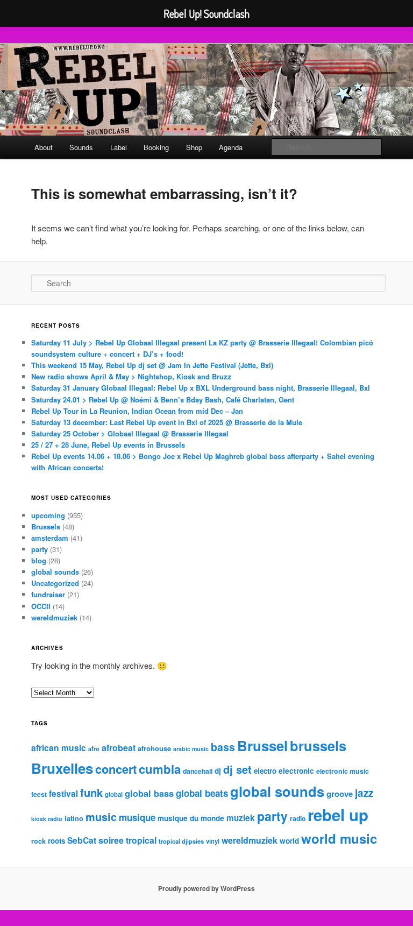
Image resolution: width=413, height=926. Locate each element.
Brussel (262, 745)
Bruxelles (62, 768)
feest (39, 794)
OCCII (41, 606)
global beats (202, 793)
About (43, 147)
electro (265, 771)
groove (339, 794)
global (114, 794)
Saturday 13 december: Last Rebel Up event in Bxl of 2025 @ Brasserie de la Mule (166, 422)
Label (118, 147)
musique (137, 817)
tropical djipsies (181, 841)
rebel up (338, 814)
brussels (318, 745)
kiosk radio (46, 819)
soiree (111, 840)
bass (223, 746)
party (39, 549)
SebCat (81, 840)
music (101, 816)
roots (56, 841)
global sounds (55, 572)
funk (91, 792)
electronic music (342, 771)
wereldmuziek (54, 617)
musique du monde (191, 818)
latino (74, 818)
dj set (237, 769)
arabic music (191, 749)
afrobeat (119, 747)
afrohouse (154, 748)
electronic (296, 771)
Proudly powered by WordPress (206, 888)
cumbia (160, 768)
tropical (141, 840)
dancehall (197, 771)
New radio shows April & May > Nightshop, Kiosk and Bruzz (131, 376)
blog (38, 560)
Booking (156, 147)
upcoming (48, 515)
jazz (364, 793)
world (289, 841)
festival (63, 794)
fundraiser (48, 594)
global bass (149, 793)
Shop (194, 147)
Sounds (81, 147)
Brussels (45, 526)
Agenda (231, 147)
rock (38, 841)
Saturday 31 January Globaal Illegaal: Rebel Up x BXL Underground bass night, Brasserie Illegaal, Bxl (200, 388)
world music (339, 838)
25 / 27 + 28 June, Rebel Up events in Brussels (108, 445)
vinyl (212, 841)
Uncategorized (55, 583)
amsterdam (49, 538)
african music (58, 747)
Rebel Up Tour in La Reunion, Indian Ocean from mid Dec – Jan (137, 411)
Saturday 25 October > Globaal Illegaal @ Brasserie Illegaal (130, 433)
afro (93, 748)
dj (218, 771)
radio (297, 818)
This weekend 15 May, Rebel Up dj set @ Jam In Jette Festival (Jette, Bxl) (152, 365)
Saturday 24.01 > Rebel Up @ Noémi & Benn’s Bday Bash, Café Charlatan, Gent (162, 399)
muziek (240, 818)
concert (116, 768)
